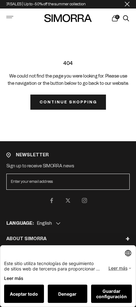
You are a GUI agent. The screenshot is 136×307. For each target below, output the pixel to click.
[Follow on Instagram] (84, 200)
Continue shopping (68, 102)
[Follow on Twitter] (68, 200)
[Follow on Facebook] (51, 200)
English (44, 223)
